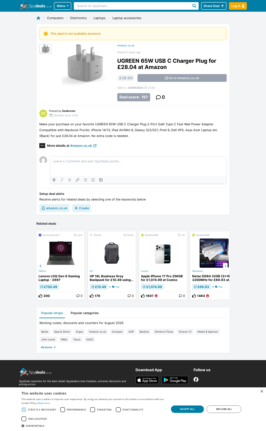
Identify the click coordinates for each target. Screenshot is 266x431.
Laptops (99, 18)
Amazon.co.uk (125, 45)
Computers (55, 18)
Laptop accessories (126, 18)
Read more (44, 403)
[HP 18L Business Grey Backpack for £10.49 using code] (112, 265)
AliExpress (197, 271)
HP (91, 271)
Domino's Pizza (164, 331)
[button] (93, 425)
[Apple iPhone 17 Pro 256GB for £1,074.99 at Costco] (163, 265)
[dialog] (133, 409)
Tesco (76, 339)
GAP (131, 331)
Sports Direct (62, 331)
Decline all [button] (224, 409)
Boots (44, 331)
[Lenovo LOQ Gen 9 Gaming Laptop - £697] (61, 265)
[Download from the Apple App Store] (147, 380)
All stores (46, 347)
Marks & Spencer (207, 331)
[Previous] (40, 266)
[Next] (225, 266)
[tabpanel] (133, 334)
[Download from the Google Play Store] (175, 380)
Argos (79, 331)
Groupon (117, 331)
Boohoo (144, 331)
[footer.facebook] (196, 379)
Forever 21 (185, 331)
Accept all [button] (187, 409)
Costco (144, 271)
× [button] (261, 391)
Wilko (64, 339)
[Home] (38, 18)
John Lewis (48, 339)
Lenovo (42, 271)
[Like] (40, 296)
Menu (61, 6)
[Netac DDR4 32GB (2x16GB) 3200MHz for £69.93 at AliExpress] (214, 265)
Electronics (78, 18)
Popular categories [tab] (85, 313)
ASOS (89, 339)
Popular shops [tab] (52, 313)
